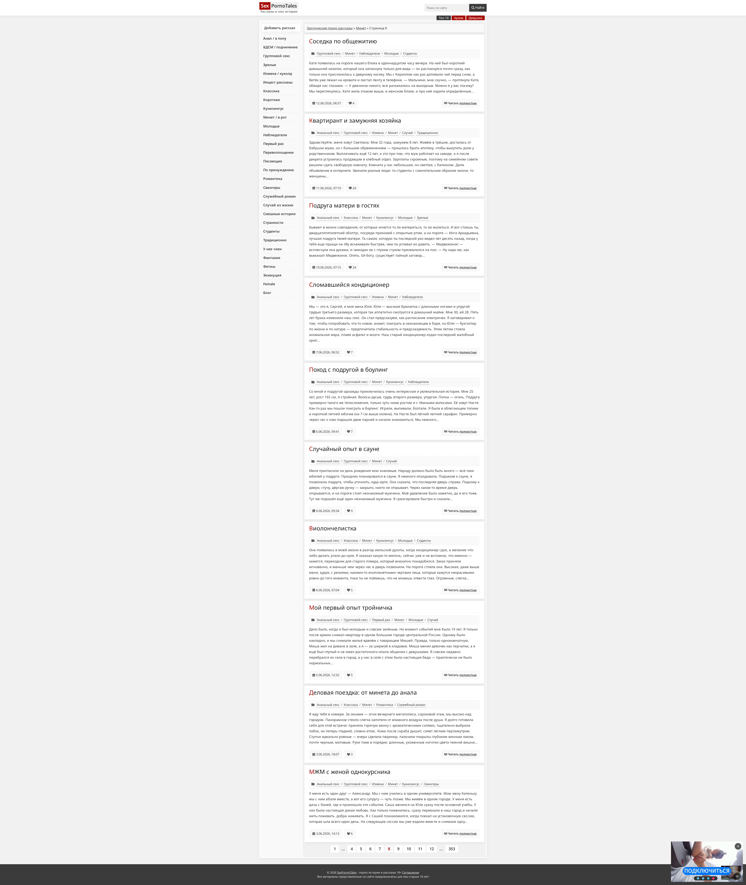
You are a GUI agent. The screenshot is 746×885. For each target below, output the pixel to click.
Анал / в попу (274, 38)
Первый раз (273, 143)
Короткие (271, 99)
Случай (407, 133)
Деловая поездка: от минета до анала (363, 692)
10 (409, 848)
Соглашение (410, 872)
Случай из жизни (278, 205)
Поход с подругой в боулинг (348, 369)
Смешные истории (279, 213)
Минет (361, 28)
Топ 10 (444, 18)
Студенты (271, 231)
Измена (378, 133)
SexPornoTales (346, 872)
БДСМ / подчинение (280, 47)
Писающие (272, 161)
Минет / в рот (275, 117)
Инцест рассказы (278, 82)
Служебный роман (279, 196)
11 (420, 848)
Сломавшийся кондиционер (349, 285)
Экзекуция (272, 275)
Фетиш (269, 266)
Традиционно (275, 240)
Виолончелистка (332, 528)
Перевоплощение (278, 152)
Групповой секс (276, 55)
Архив (458, 18)
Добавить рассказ (279, 27)
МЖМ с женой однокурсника (349, 772)
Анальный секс (328, 133)
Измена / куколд (277, 73)
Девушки (475, 18)
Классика (271, 91)
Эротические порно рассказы (330, 28)
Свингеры (271, 187)
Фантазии (271, 257)
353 (452, 848)
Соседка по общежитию (343, 41)
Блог (267, 292)
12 (432, 848)
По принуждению (278, 169)
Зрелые (269, 64)
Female (269, 284)
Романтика (272, 178)
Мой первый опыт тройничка (350, 607)
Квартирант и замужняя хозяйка (355, 120)
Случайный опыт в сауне (344, 449)
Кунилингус (273, 108)
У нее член (272, 249)
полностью (468, 103)
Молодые (271, 126)
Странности (273, 222)
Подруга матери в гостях (344, 205)
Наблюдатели (275, 135)
